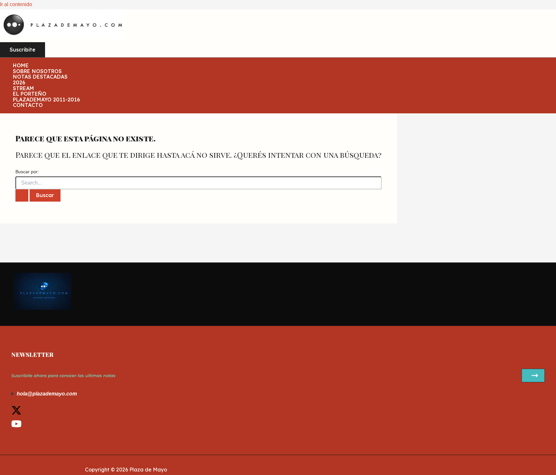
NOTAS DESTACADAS (40, 77)
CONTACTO (28, 105)
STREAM (23, 88)
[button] (22, 50)
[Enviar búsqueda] (21, 195)
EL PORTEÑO (29, 94)
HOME (21, 66)
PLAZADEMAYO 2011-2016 (46, 100)
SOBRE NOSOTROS (37, 71)
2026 (19, 83)
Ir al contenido (16, 4)
